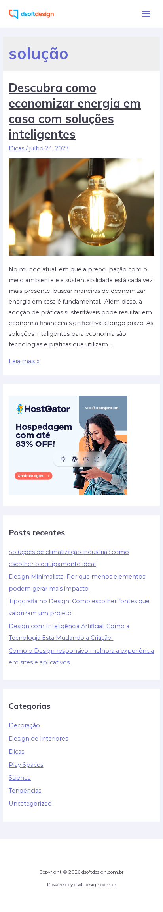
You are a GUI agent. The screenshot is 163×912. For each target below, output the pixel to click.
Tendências (25, 790)
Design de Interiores (38, 738)
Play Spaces (26, 764)
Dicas (16, 148)
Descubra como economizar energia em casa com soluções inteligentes (75, 111)
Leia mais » (24, 361)
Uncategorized (30, 803)
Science (20, 777)
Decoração (24, 725)
